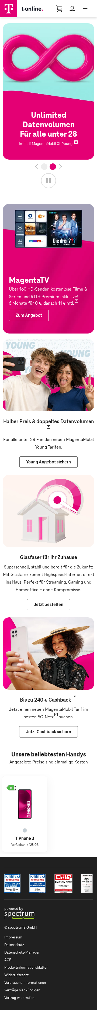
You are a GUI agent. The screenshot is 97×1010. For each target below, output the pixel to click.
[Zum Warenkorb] (59, 8)
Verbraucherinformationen (25, 982)
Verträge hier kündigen (22, 990)
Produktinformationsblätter (26, 967)
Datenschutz (14, 944)
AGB (7, 960)
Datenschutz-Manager (22, 952)
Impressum (13, 937)
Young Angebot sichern (25, 342)
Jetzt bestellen (17, 27)
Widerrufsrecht (16, 975)
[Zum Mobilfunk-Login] (72, 8)
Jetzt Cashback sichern (25, 621)
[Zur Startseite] (8, 8)
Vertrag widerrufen (19, 997)
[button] (11, 787)
